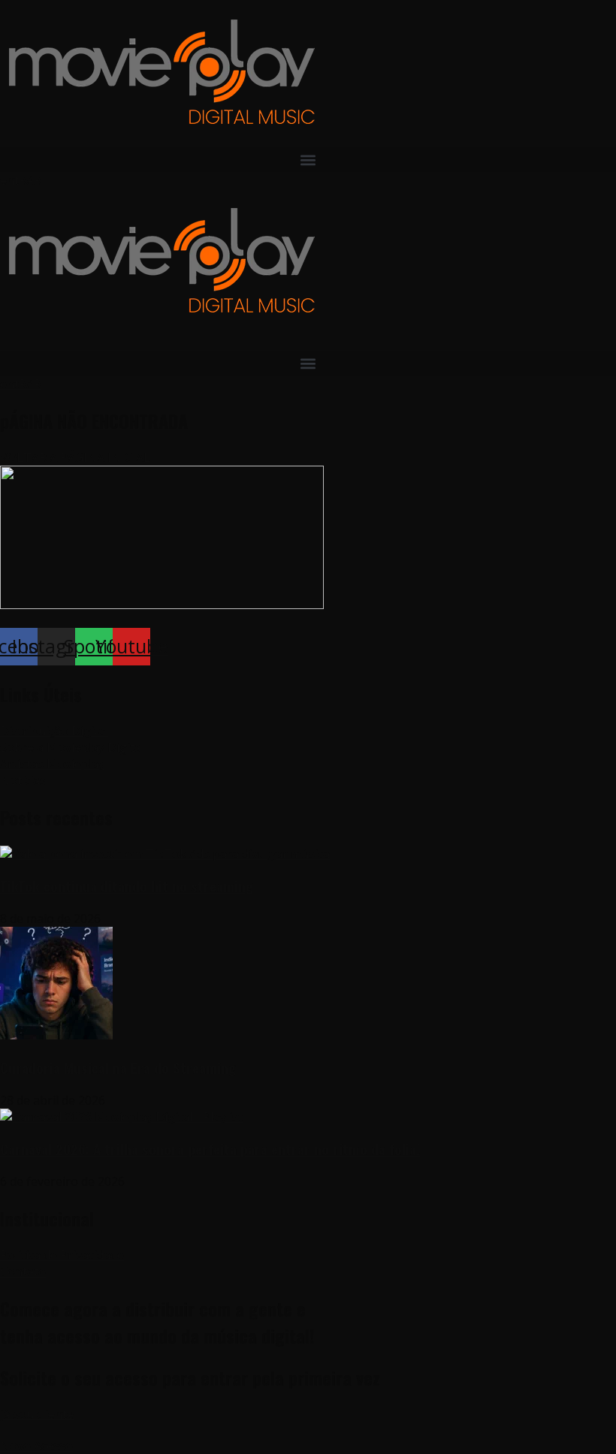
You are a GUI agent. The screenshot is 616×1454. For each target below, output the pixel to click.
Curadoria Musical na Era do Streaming (118, 1067)
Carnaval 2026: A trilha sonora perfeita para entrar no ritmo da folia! (210, 1149)
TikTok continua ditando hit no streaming (126, 886)
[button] (308, 159)
